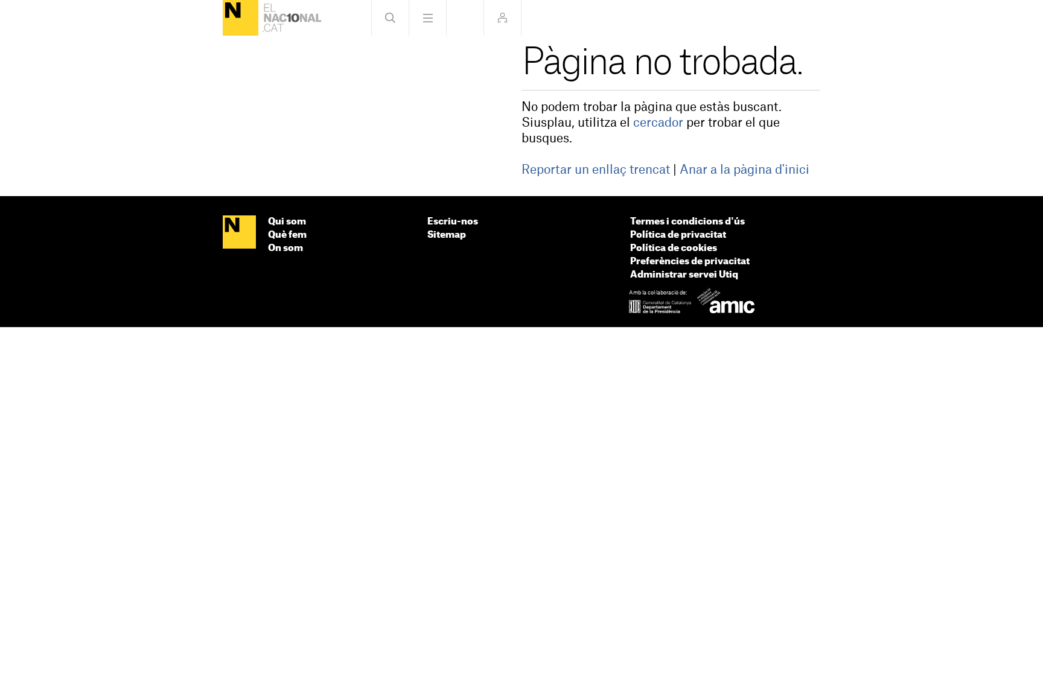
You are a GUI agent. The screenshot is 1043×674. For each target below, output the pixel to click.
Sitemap (446, 235)
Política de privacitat (678, 235)
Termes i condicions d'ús (687, 221)
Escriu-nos (452, 221)
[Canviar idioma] (465, 18)
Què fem (287, 235)
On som (285, 248)
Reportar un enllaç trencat (596, 170)
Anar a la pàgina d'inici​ (744, 170)
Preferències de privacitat (690, 261)
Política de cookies (673, 248)
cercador (658, 123)
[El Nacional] (240, 18)
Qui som (287, 221)
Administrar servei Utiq (684, 274)
